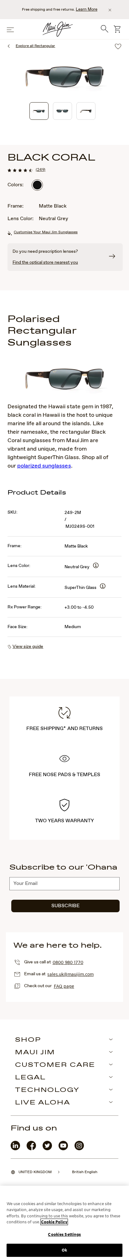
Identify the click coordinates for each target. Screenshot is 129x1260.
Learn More (86, 9)
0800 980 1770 (68, 962)
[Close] (109, 10)
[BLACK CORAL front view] (62, 111)
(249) (40, 169)
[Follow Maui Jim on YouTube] (63, 1149)
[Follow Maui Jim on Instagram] (79, 1149)
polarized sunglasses (44, 466)
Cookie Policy (54, 1222)
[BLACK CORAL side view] (85, 111)
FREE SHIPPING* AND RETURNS (64, 728)
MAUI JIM (35, 1053)
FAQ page (64, 986)
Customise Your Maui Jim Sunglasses (46, 232)
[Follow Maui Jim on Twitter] (47, 1149)
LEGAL (30, 1078)
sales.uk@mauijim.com (70, 974)
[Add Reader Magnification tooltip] (96, 566)
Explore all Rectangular (35, 46)
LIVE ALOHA (42, 1103)
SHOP (28, 1040)
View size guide (28, 646)
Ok (64, 1250)
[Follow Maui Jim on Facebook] (31, 1149)
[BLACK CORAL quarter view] (39, 111)
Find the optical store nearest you (45, 262)
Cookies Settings (64, 1234)
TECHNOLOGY (47, 1090)
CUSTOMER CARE (55, 1065)
